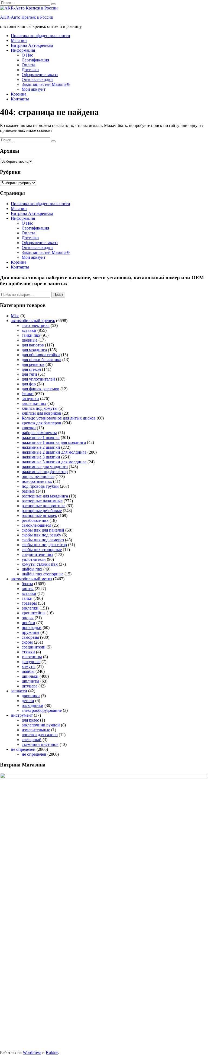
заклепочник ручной (41, 725)
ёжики (28, 393)
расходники (32, 705)
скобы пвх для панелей (43, 530)
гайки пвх (31, 335)
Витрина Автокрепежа (32, 45)
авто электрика (36, 325)
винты (28, 588)
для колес (30, 720)
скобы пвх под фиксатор (44, 544)
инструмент (22, 715)
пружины (30, 632)
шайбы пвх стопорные (42, 574)
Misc (15, 315)
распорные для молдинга (45, 496)
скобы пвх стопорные (42, 549)
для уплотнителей (38, 379)
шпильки (30, 676)
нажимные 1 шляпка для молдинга (54, 442)
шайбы (28, 671)
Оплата (28, 65)
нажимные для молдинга (45, 466)
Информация (23, 50)
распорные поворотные (43, 505)
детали (28, 700)
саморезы (30, 637)
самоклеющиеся (36, 525)
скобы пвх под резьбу (41, 535)
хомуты (28, 666)
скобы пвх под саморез (43, 540)
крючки (29, 427)
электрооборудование (42, 710)
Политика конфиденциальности (40, 35)
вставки (29, 330)
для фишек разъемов (40, 388)
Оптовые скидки (37, 79)
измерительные (36, 730)
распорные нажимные (42, 501)
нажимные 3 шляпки (41, 457)
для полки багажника (41, 359)
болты (27, 583)
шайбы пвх (32, 569)
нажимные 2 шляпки (41, 447)
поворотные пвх (37, 481)
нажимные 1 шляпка (41, 437)
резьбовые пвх (35, 520)
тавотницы (32, 656)
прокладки (31, 627)
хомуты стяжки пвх (40, 564)
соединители (34, 647)
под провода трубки (40, 486)
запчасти (19, 691)
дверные (29, 340)
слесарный (31, 739)
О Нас (27, 55)
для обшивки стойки (41, 354)
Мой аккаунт (34, 89)
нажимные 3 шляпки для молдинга (54, 462)
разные (28, 491)
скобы (27, 642)
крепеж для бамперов (41, 423)
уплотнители (34, 559)
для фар (29, 384)
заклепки (30, 608)
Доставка (30, 69)
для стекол (31, 369)
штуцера (29, 686)
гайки (27, 598)
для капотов (33, 345)
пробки (28, 622)
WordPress (32, 1052)
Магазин (19, 40)
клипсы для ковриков (41, 413)
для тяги (29, 374)
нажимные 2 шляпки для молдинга (54, 452)
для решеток (33, 364)
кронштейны (34, 613)
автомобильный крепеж (33, 320)
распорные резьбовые (42, 510)
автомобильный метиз (31, 578)
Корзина (18, 94)
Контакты (20, 99)
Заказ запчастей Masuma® (46, 84)
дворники (31, 695)
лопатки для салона (40, 734)
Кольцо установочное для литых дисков (59, 418)
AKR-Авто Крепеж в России (26, 17)
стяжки (28, 652)
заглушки (30, 398)
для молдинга (34, 350)
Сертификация (35, 60)
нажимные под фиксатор (45, 471)
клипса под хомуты (39, 408)
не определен (23, 749)
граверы (29, 603)
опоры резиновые (38, 476)
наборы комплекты (39, 432)
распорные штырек (39, 515)
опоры (28, 617)
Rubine (52, 1052)
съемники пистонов (40, 744)
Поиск (58, 295)
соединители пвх (37, 554)
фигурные (31, 661)
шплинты (30, 681)
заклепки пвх (34, 403)
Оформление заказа (40, 74)
